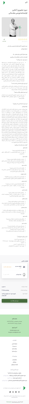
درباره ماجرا (14, 351)
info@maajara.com (14, 330)
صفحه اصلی (14, 344)
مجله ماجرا (14, 349)
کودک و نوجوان (14, 364)
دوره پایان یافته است (14, 301)
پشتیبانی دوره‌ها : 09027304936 (14, 323)
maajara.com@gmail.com (14, 332)
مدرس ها (15, 346)
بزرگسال (14, 362)
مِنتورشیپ (14, 359)
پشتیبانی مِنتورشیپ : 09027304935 (14, 321)
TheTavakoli (8, 402)
